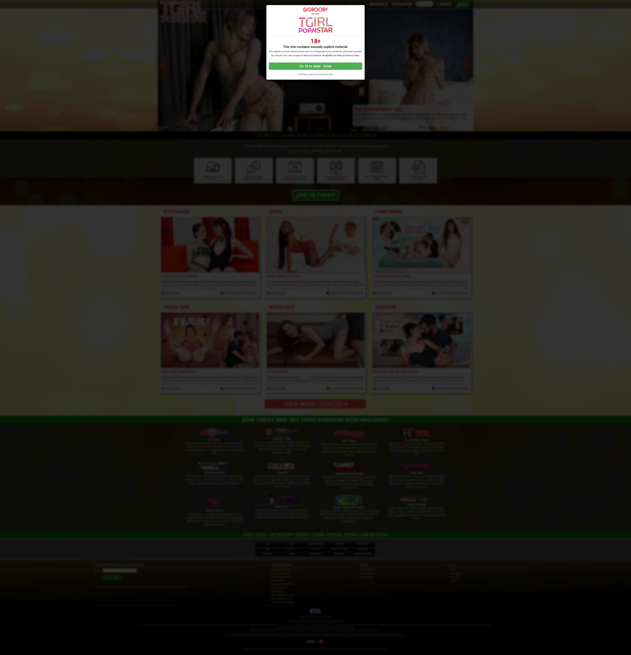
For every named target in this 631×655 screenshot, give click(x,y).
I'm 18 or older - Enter (315, 66)
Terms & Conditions (312, 55)
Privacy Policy (353, 55)
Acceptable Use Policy (332, 55)
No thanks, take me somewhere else (315, 74)
